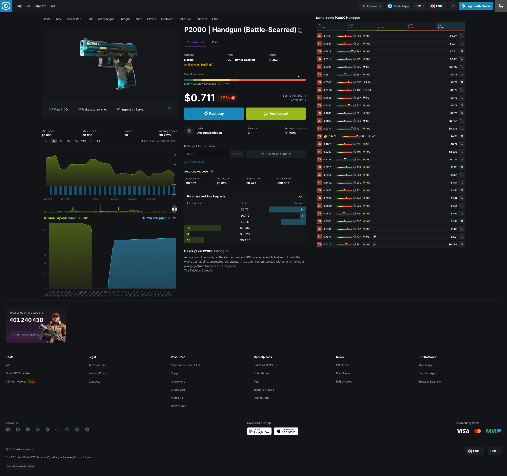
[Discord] (77, 430)
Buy (19, 6)
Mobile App (426, 365)
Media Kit (177, 397)
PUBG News (344, 381)
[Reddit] (67, 430)
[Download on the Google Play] (259, 431)
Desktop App (427, 373)
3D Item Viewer (16, 381)
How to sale (178, 405)
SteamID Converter (18, 373)
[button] (48, 19)
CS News (342, 365)
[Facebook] (18, 430)
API (8, 365)
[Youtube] (38, 430)
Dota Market (262, 373)
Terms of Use (97, 365)
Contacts (94, 381)
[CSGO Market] (6, 6)
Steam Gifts (261, 397)
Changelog (178, 389)
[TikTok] (28, 430)
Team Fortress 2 (264, 389)
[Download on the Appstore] (286, 431)
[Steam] (87, 430)
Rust (256, 381)
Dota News (343, 373)
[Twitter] (8, 430)
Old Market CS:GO (266, 365)
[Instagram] (57, 430)
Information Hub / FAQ (185, 365)
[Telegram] (48, 430)
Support (40, 6)
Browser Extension (430, 381)
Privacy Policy (98, 373)
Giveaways (178, 381)
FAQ (52, 6)
